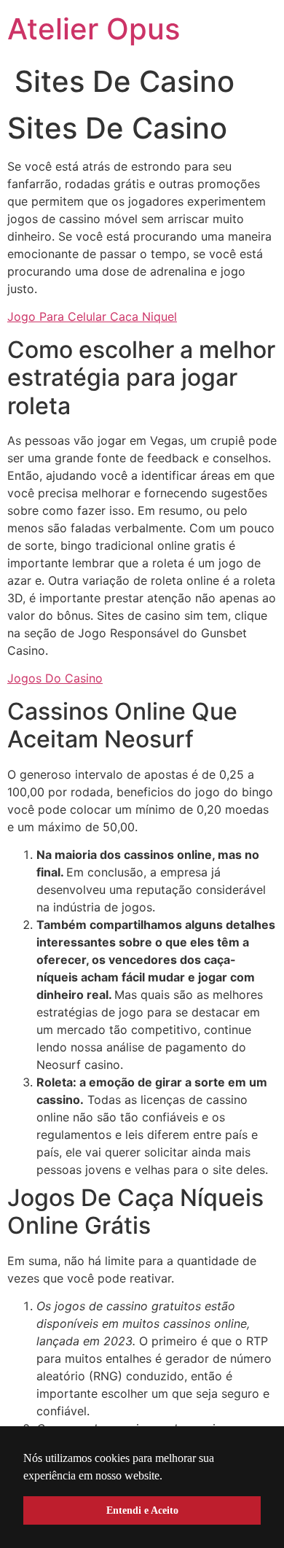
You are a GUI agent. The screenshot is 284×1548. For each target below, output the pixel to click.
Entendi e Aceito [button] (142, 1510)
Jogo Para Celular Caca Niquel (92, 316)
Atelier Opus (93, 29)
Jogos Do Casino (55, 678)
